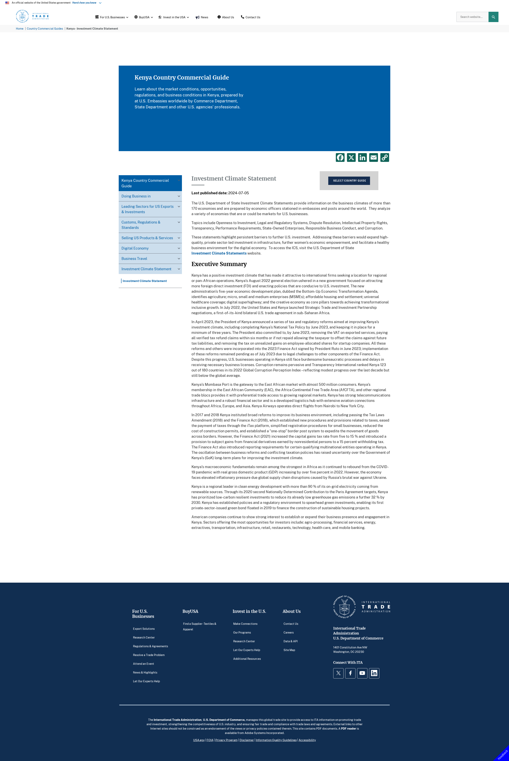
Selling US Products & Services (147, 238)
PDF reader (348, 728)
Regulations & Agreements (150, 646)
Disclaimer (247, 740)
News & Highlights (145, 672)
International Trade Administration (178, 719)
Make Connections (245, 623)
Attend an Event (143, 663)
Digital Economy (135, 248)
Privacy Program (226, 740)
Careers (289, 632)
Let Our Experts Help (146, 681)
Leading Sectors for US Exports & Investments (147, 209)
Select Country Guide (349, 180)
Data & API (291, 641)
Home (19, 28)
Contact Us (291, 623)
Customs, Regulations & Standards (140, 225)
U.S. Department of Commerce (224, 719)
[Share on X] (351, 157)
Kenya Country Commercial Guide (145, 183)
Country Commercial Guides (45, 28)
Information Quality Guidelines (276, 740)
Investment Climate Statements (219, 253)
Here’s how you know (85, 2)
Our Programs (242, 632)
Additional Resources (247, 658)
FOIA (210, 740)
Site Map (289, 649)
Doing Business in (136, 196)
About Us (292, 611)
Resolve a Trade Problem (149, 654)
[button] (111, 17)
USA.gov (199, 740)
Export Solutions (144, 628)
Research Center (144, 637)
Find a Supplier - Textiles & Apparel (199, 626)
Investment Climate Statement (146, 269)
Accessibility (307, 740)
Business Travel (134, 258)
